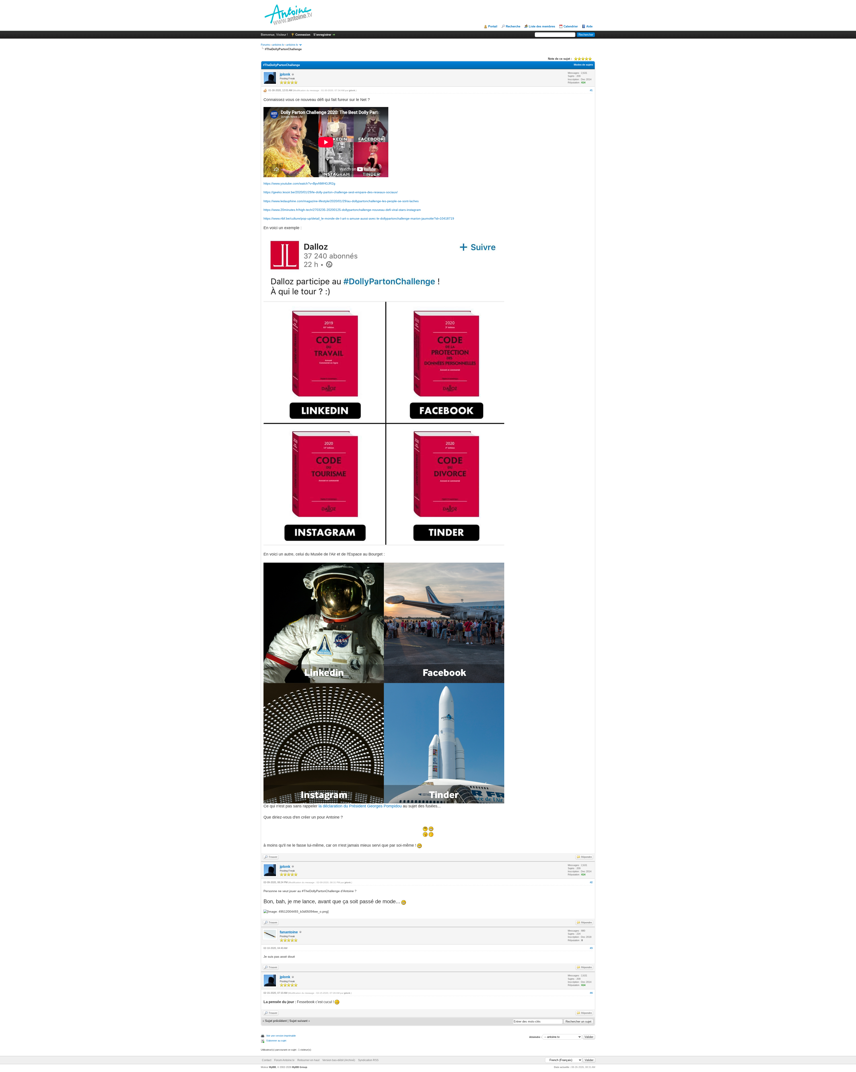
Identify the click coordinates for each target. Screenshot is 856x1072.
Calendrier (571, 26)
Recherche (513, 26)
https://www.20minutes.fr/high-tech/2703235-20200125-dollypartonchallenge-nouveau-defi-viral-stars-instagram (342, 210)
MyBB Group (299, 1067)
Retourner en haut (308, 1060)
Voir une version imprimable (281, 1035)
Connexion (302, 34)
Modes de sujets (583, 64)
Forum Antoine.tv (284, 1060)
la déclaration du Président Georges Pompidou (360, 806)
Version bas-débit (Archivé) (338, 1060)
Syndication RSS (368, 1060)
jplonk (285, 74)
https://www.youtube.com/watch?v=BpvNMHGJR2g (299, 183)
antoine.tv (278, 44)
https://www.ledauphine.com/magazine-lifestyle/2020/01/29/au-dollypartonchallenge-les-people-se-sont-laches (341, 201)
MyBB (272, 1067)
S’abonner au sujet (276, 1040)
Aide (589, 26)
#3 (591, 948)
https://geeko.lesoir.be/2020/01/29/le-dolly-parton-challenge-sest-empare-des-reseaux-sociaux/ (330, 192)
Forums (265, 44)
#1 (591, 90)
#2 (591, 882)
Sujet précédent (276, 1021)
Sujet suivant (298, 1021)
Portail (492, 26)
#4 (591, 993)
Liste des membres (542, 26)
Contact (266, 1060)
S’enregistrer (322, 34)
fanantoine (289, 932)
